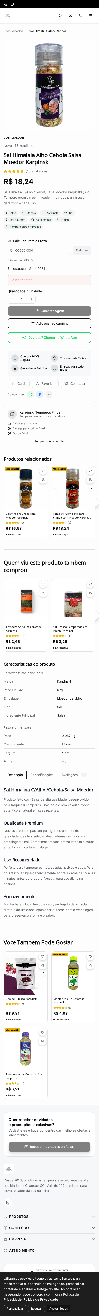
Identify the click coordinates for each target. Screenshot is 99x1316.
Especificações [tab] (42, 775)
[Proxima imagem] (91, 488)
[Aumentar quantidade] (31, 299)
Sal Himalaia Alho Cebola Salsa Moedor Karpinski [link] (49, 31)
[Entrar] (70, 15)
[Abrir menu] (90, 15)
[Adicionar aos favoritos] (43, 471)
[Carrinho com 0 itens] (80, 15)
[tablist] (49, 775)
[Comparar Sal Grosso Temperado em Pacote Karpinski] (90, 593)
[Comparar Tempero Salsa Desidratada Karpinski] (43, 593)
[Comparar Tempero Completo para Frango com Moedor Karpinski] (90, 480)
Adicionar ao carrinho (52, 323)
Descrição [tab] (15, 775)
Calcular (82, 250)
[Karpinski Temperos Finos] (7, 15)
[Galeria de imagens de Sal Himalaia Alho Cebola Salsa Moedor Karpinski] (49, 84)
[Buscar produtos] (60, 15)
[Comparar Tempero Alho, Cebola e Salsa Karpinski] (43, 1041)
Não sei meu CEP (19, 260)
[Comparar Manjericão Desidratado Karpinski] (90, 965)
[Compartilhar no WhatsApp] (30, 394)
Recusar (36, 1308)
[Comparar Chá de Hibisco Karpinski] (43, 965)
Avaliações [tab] (73, 775)
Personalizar (15, 1308)
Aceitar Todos (59, 1308)
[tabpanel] (49, 849)
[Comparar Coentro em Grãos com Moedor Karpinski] (43, 480)
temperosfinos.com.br (49, 441)
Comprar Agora (52, 311)
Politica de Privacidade (40, 1299)
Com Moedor (13, 31)
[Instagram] (8, 1202)
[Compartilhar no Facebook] (39, 394)
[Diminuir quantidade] (12, 299)
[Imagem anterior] (55, 488)
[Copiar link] (48, 394)
